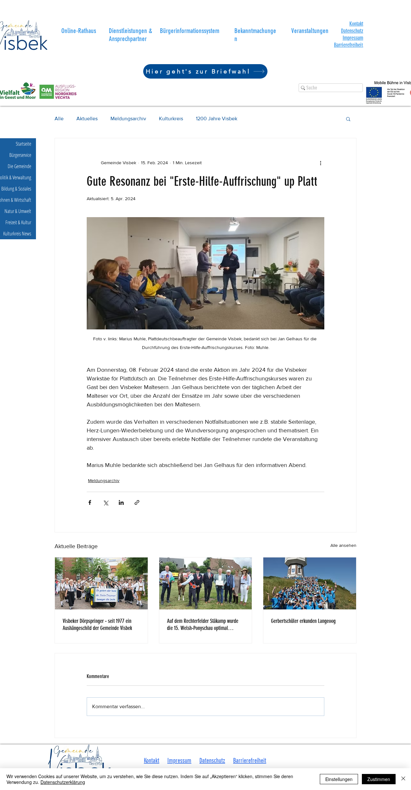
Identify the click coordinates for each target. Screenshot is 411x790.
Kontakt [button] (151, 760)
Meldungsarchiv (128, 118)
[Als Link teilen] (137, 502)
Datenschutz (352, 30)
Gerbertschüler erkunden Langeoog (303, 620)
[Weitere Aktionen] (320, 162)
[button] (356, 23)
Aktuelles (87, 118)
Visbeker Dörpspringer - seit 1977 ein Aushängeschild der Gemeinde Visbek (97, 624)
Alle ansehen (343, 545)
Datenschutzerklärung (62, 782)
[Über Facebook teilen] (90, 502)
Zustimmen (378, 779)
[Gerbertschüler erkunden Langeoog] (309, 583)
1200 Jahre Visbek (216, 118)
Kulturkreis (171, 118)
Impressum (353, 37)
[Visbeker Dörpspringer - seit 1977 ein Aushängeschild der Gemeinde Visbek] (101, 583)
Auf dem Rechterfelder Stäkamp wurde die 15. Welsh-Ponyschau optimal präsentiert (202, 624)
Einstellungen (339, 779)
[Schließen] (403, 779)
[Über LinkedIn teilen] (121, 502)
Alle (59, 118)
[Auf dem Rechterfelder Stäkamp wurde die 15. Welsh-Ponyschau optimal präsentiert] (205, 583)
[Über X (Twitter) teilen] (105, 502)
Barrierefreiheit (249, 760)
